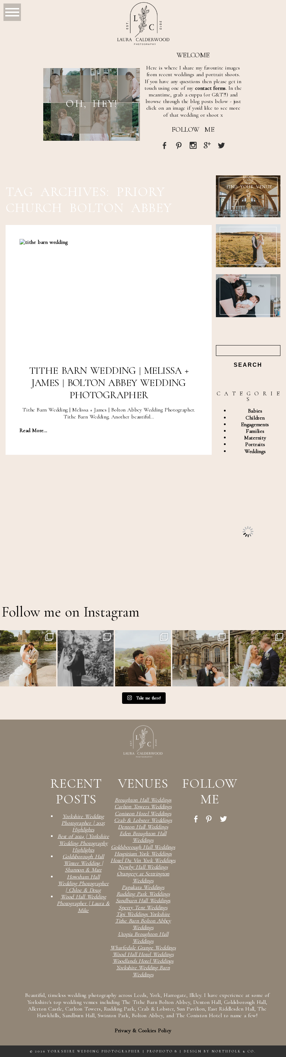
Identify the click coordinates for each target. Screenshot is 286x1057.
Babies (255, 410)
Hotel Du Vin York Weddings (143, 860)
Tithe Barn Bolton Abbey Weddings (143, 924)
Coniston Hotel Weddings (143, 813)
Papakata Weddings (143, 887)
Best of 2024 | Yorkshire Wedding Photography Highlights (83, 843)
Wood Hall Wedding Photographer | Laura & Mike (83, 903)
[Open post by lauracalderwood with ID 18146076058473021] (86, 658)
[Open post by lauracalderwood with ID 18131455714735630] (28, 658)
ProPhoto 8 (162, 1051)
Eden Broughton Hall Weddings (143, 837)
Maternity (255, 437)
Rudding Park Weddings (143, 893)
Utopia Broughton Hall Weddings (143, 937)
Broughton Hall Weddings (143, 799)
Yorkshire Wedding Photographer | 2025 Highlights (83, 823)
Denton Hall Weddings (143, 826)
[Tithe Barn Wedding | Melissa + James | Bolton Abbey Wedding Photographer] (108, 298)
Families (255, 431)
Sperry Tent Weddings (143, 907)
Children (255, 417)
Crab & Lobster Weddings (143, 820)
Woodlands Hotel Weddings (143, 960)
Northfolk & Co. (234, 1051)
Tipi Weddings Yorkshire (143, 914)
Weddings (254, 451)
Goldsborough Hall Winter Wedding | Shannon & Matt (83, 863)
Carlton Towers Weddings (143, 806)
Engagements (255, 424)
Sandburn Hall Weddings (143, 900)
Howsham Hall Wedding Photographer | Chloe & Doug (83, 883)
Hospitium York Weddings (143, 853)
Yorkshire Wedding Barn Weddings (143, 971)
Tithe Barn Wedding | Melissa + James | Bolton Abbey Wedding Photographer (109, 382)
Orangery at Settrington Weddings (143, 877)
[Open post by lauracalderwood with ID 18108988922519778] (143, 658)
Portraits (255, 444)
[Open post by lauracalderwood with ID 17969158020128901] (200, 658)
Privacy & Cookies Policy (143, 1030)
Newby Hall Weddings (142, 866)
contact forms (210, 88)
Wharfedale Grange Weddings (143, 947)
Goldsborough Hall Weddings (143, 847)
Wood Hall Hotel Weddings (143, 954)
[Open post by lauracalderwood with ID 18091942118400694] (258, 658)
